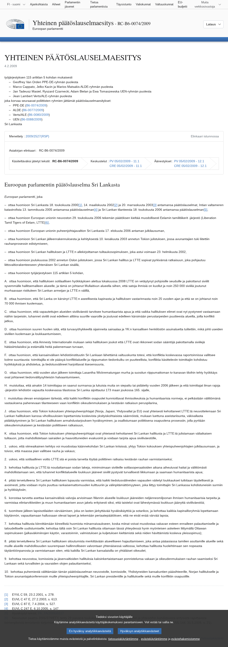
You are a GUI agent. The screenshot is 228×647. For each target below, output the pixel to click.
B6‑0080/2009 (39, 114)
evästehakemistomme (185, 639)
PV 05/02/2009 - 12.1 (189, 161)
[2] (116, 205)
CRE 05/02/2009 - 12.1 (190, 166)
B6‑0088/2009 (31, 119)
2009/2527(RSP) (37, 136)
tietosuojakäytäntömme (123, 639)
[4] (96, 209)
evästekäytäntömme (154, 639)
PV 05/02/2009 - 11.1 (124, 161)
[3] (155, 205)
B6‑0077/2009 (33, 110)
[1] (80, 205)
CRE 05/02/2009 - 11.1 (126, 166)
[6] (47, 222)
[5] (205, 209)
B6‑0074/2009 (36, 105)
